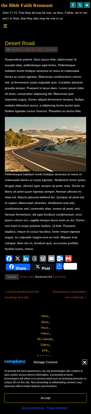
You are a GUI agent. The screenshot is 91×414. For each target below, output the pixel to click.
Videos (45, 333)
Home (44, 316)
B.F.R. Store (44, 356)
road (31, 276)
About (44, 322)
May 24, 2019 (34, 49)
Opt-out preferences (33, 407)
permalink (59, 276)
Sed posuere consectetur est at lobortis (69, 294)
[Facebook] (73, 5)
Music (45, 327)
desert (23, 276)
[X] (80, 5)
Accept (45, 398)
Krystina (16, 49)
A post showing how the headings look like (22, 294)
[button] (85, 362)
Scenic (51, 49)
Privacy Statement (57, 407)
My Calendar (45, 339)
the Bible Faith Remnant (27, 5)
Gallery (45, 344)
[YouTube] (87, 5)
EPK (45, 350)
